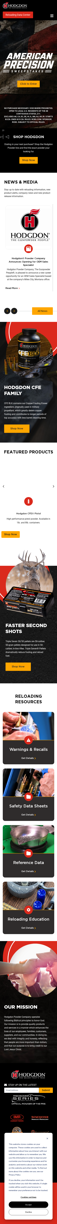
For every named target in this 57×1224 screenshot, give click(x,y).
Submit (46, 1090)
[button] (51, 15)
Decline (28, 1212)
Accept (28, 1204)
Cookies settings (28, 1197)
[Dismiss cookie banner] (47, 1139)
